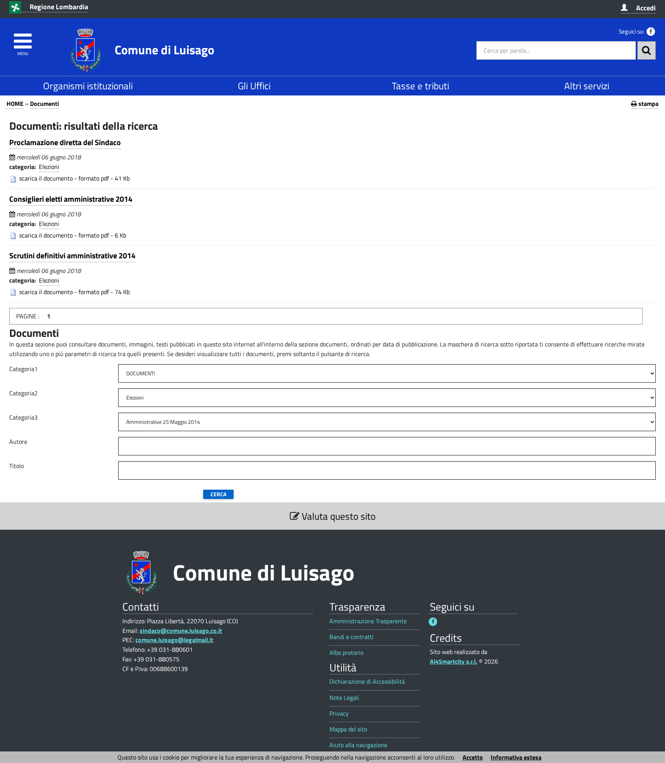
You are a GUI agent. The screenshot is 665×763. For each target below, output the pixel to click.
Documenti (44, 103)
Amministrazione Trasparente (368, 621)
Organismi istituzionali (88, 85)
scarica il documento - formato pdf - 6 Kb (72, 235)
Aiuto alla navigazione (358, 745)
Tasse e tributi (420, 85)
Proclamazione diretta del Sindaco (65, 142)
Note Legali (344, 697)
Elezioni (49, 166)
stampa (647, 103)
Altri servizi (586, 85)
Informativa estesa (516, 757)
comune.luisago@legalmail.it (174, 639)
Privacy (339, 713)
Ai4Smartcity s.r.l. (453, 661)
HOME (15, 103)
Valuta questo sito (337, 516)
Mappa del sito (348, 729)
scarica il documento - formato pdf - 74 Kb (74, 291)
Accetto (473, 757)
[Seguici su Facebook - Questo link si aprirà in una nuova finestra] (651, 31)
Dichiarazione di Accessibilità (367, 681)
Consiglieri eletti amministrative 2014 (70, 199)
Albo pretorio (346, 652)
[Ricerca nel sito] (646, 50)
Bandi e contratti (351, 637)
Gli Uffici (254, 85)
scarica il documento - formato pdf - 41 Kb (74, 178)
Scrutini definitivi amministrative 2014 (72, 255)
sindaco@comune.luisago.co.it (181, 630)
